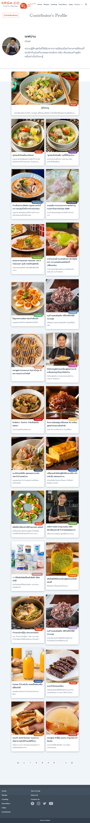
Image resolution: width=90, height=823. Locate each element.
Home (4, 791)
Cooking (5, 799)
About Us (34, 795)
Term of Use (35, 791)
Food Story (6, 803)
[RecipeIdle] (28, 5)
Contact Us (35, 799)
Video (4, 807)
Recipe (4, 795)
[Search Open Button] (86, 4)
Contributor (6, 812)
